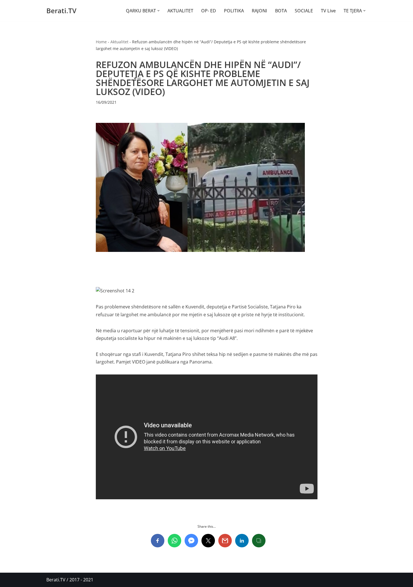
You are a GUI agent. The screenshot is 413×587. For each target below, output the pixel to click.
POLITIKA (234, 11)
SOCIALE (304, 11)
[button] (158, 11)
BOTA (281, 11)
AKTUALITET (180, 11)
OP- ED (208, 11)
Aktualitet (119, 41)
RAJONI (259, 11)
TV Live (328, 11)
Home (101, 41)
